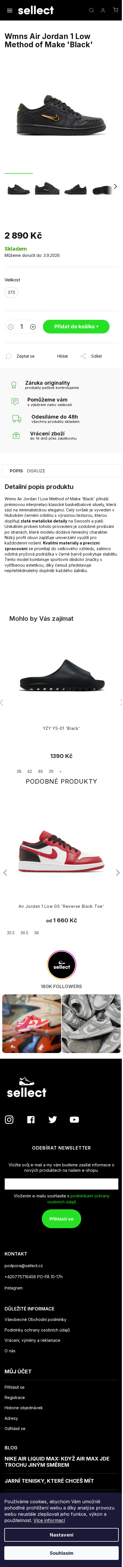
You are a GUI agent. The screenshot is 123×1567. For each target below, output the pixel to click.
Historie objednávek (24, 1408)
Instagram (14, 1287)
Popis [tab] (16, 471)
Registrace (15, 1397)
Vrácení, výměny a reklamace (32, 1340)
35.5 (11, 932)
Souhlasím (61, 1553)
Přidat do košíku (74, 326)
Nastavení (61, 1535)
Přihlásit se (61, 1219)
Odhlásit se (15, 1428)
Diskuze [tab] (36, 471)
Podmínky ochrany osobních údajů (37, 1330)
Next (118, 872)
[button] (61, 763)
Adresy (11, 1418)
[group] (61, 702)
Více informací (49, 1520)
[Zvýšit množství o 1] (32, 327)
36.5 (24, 932)
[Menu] (10, 11)
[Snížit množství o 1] (10, 327)
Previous (5, 872)
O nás (10, 1350)
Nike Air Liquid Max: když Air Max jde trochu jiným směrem (57, 1462)
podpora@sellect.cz (24, 1265)
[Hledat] (91, 10)
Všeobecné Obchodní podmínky (35, 1319)
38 (36, 932)
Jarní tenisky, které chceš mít (49, 1481)
